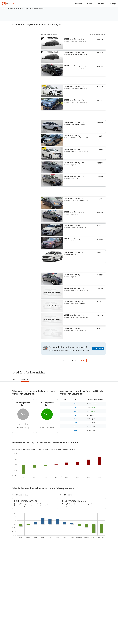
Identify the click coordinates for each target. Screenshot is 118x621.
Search (15, 379)
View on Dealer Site (51, 96)
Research (89, 4)
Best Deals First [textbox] (98, 34)
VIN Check (101, 4)
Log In (114, 4)
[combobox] (100, 34)
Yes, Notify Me (98, 348)
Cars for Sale (78, 4)
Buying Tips (25, 379)
